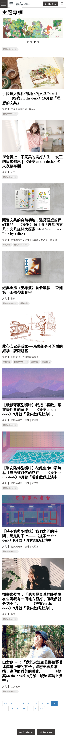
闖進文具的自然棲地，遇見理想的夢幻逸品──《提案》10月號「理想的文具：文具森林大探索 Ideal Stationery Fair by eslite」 (32, 227)
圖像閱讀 (35, 362)
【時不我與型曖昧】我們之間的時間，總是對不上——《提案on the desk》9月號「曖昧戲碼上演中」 (30, 535)
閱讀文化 (46, 362)
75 (48, 703)
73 (35, 703)
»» (41, 708)
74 (42, 703)
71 (23, 703)
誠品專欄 (23, 303)
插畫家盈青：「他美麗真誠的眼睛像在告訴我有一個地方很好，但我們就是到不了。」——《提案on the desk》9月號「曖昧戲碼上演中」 (31, 601)
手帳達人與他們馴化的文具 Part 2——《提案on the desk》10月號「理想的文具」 (31, 98)
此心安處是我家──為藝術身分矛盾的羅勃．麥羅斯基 (32, 348)
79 (18, 708)
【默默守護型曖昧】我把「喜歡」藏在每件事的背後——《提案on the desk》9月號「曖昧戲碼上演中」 (31, 409)
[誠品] (20, 3)
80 (24, 708)
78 (11, 708)
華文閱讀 (6, 245)
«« (5, 703)
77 (5, 708)
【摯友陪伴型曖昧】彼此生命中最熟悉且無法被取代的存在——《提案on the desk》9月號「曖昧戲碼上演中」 (31, 472)
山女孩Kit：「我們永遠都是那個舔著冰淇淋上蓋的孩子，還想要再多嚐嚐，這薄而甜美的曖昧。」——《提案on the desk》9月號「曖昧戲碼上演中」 (32, 671)
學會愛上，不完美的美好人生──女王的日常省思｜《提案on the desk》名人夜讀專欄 (32, 161)
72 (29, 703)
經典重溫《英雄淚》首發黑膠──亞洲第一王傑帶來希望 (32, 290)
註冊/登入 (50, 4)
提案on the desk (9, 49)
